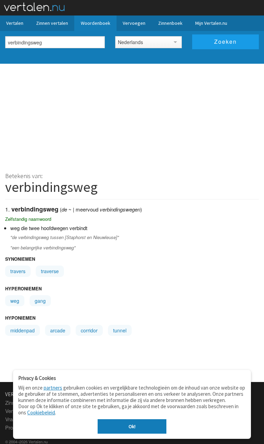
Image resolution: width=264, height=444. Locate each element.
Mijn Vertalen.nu (211, 23)
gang (40, 300)
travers (17, 271)
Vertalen (14, 23)
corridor (89, 330)
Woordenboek (95, 23)
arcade (57, 330)
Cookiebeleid (41, 412)
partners (53, 387)
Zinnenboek (170, 23)
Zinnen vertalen (52, 23)
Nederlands (130, 42)
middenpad (22, 330)
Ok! (132, 426)
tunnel (119, 330)
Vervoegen (134, 23)
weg (14, 300)
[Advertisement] (132, 115)
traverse (50, 271)
